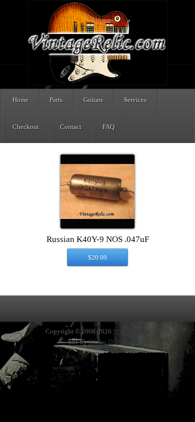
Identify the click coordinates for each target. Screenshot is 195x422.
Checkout (25, 126)
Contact (71, 126)
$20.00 (97, 257)
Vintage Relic (131, 331)
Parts (56, 100)
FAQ (108, 126)
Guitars (93, 100)
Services (135, 100)
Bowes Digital (107, 342)
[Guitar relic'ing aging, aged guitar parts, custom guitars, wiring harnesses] (98, 83)
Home (20, 100)
